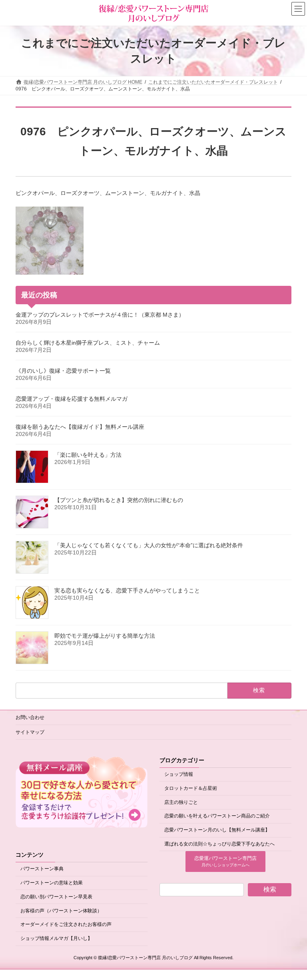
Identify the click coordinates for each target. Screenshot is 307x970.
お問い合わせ (30, 717)
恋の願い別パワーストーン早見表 (56, 897)
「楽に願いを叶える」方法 (88, 455)
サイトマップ (30, 732)
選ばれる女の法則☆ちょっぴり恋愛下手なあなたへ (219, 844)
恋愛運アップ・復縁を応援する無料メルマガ (72, 399)
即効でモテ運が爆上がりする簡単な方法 (104, 636)
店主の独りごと (181, 802)
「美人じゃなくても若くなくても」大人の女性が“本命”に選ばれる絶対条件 (148, 545)
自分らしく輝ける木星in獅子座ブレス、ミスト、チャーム (88, 342)
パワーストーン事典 (42, 869)
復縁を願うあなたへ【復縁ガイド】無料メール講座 (80, 427)
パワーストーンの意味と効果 (51, 883)
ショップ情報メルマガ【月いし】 (56, 938)
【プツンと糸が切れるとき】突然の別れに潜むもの (118, 500)
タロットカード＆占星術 (190, 788)
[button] (225, 862)
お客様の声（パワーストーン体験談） (61, 911)
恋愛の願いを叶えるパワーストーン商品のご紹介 (217, 816)
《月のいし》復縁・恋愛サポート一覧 (63, 371)
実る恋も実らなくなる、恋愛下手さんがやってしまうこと (127, 590)
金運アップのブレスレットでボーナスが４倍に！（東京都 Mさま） (100, 314)
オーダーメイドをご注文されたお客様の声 (66, 925)
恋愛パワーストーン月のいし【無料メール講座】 (217, 830)
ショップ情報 (178, 774)
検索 (269, 889)
